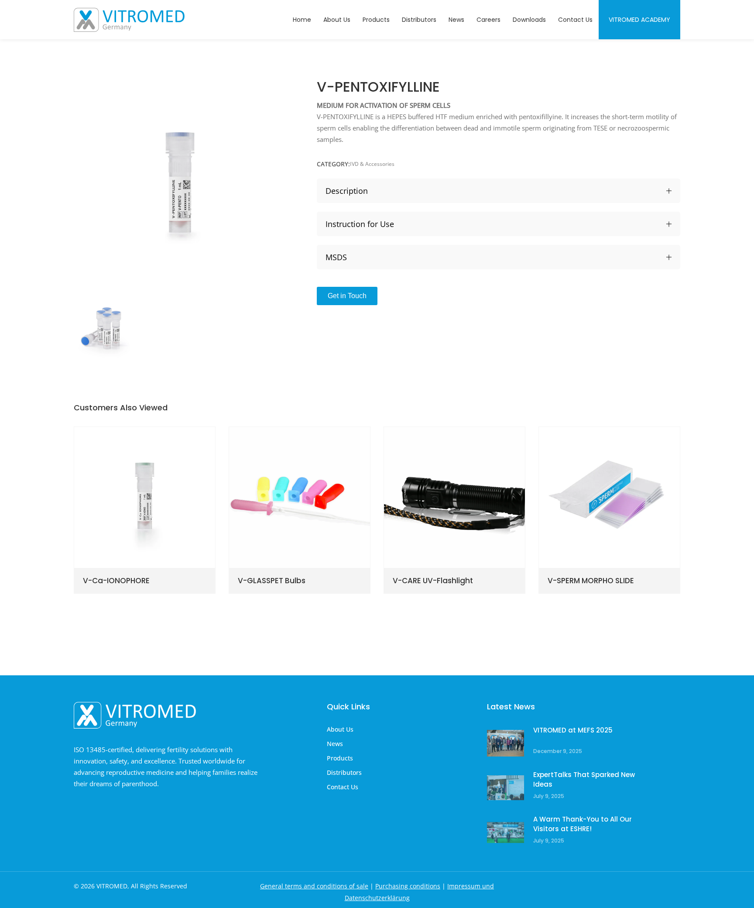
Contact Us (342, 787)
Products (340, 758)
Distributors (344, 772)
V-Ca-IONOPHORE (127, 468)
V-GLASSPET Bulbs (282, 468)
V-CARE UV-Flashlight (444, 468)
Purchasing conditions (407, 886)
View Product (115, 571)
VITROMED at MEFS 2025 (573, 730)
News (335, 743)
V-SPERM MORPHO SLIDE (604, 468)
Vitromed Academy (639, 19)
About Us (340, 729)
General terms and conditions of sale (314, 886)
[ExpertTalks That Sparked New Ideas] (505, 787)
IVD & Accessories (372, 164)
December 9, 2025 (557, 751)
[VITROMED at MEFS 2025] (505, 743)
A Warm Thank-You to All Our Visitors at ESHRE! (582, 824)
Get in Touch (347, 295)
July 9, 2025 (548, 796)
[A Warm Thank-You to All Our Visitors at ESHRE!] (505, 832)
